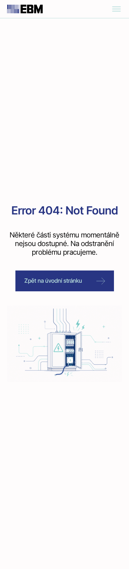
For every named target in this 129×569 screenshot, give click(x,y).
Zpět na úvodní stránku (53, 280)
